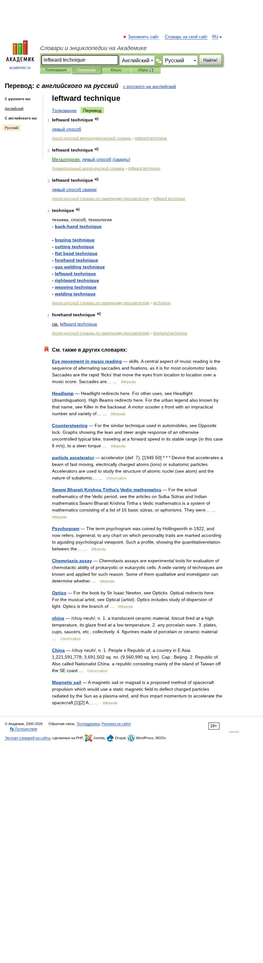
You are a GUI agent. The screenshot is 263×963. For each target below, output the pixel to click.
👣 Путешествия (23, 729)
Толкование (64, 110)
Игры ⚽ (146, 70)
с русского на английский (149, 86)
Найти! (210, 60)
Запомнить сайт (144, 37)
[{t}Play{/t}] (96, 119)
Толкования (55, 70)
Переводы (86, 70)
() (121, 159)
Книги (116, 70)
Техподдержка (88, 724)
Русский (11, 128)
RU (215, 37)
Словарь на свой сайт (186, 37)
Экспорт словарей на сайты (27, 738)
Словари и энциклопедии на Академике (93, 48)
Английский (14, 108)
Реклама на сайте (116, 724)
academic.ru (20, 68)
